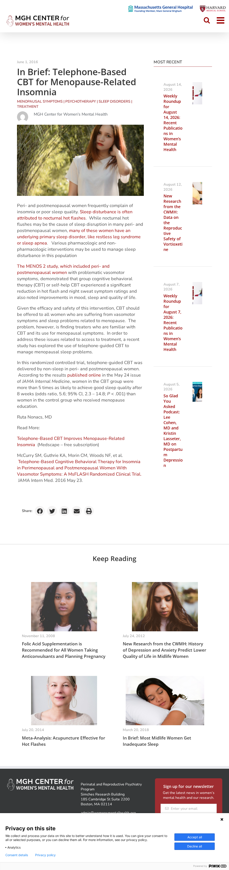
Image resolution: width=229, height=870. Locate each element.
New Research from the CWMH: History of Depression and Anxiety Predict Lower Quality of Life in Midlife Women (164, 650)
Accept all (194, 837)
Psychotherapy (80, 101)
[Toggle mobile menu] (221, 20)
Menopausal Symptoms (40, 101)
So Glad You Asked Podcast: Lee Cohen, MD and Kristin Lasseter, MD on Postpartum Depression (173, 430)
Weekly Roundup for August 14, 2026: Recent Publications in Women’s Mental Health (172, 122)
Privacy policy (45, 855)
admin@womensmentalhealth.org (108, 812)
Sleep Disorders (114, 101)
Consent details (16, 855)
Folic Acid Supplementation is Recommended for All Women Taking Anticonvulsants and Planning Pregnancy (63, 650)
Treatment (27, 106)
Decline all (194, 846)
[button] (40, 511)
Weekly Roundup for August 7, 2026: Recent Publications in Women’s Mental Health (172, 322)
